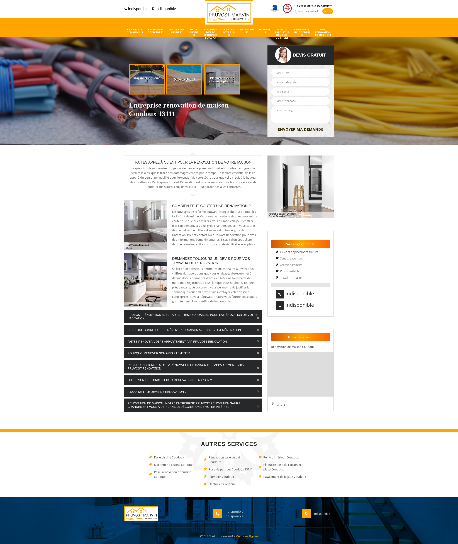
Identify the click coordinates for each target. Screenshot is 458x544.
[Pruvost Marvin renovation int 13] (229, 12)
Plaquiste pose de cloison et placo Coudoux (282, 467)
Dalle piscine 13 (193, 32)
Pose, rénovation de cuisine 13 (323, 32)
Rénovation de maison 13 (135, 31)
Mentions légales (247, 536)
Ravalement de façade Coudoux (284, 477)
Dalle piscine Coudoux (169, 457)
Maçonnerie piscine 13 (176, 31)
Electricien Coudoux (222, 484)
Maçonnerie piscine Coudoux (173, 465)
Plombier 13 (265, 31)
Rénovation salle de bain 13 (301, 32)
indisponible (137, 8)
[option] (146, 79)
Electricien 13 (247, 31)
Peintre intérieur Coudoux (281, 457)
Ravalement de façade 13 (155, 31)
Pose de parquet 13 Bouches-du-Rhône (282, 33)
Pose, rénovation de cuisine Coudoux (172, 474)
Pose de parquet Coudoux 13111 (231, 469)
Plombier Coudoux (221, 477)
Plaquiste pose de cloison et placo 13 (210, 33)
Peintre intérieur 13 (229, 32)
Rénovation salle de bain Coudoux (225, 459)
